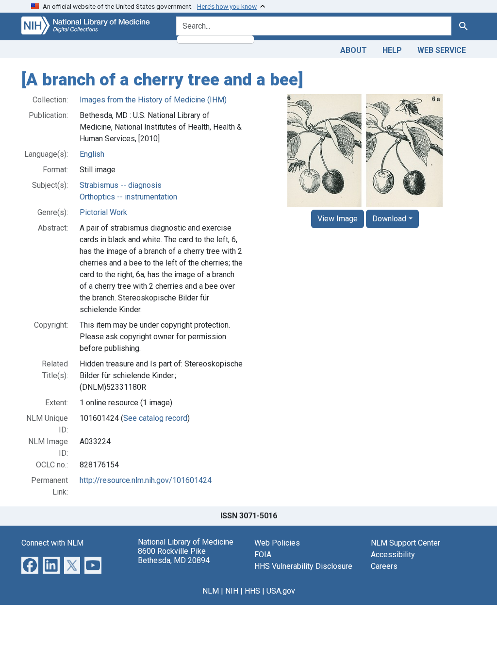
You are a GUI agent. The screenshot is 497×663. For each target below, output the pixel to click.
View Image (337, 218)
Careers (384, 566)
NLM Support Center (405, 542)
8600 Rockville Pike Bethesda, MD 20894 (174, 556)
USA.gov (280, 591)
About (353, 50)
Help (392, 50)
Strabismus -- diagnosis (121, 185)
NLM (210, 591)
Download (389, 218)
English (92, 154)
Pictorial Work (103, 212)
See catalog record (155, 418)
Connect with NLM (52, 542)
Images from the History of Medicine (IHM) (153, 99)
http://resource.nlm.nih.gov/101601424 (146, 480)
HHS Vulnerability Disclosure (303, 566)
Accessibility (393, 554)
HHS (252, 591)
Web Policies (277, 542)
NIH (231, 591)
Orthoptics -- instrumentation (128, 196)
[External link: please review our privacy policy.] (29, 564)
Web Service (441, 50)
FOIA (262, 554)
